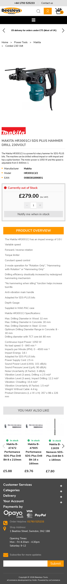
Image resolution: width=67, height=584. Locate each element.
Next (63, 30)
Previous (4, 30)
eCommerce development (18, 580)
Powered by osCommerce (49, 580)
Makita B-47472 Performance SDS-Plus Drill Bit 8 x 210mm (12, 451)
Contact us (47, 3)
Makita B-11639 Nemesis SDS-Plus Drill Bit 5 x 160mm (55, 452)
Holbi (34, 580)
